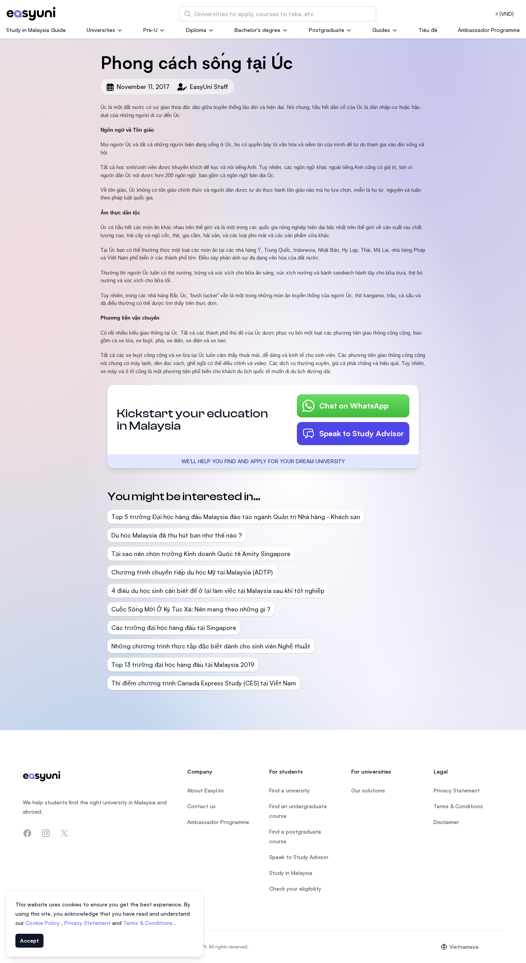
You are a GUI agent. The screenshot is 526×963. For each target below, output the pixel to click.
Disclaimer (446, 822)
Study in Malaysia (290, 872)
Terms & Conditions (148, 922)
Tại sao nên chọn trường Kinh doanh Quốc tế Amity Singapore (200, 554)
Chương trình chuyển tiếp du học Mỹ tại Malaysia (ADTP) (192, 572)
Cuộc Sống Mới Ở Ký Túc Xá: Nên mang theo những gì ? (190, 609)
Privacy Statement (88, 922)
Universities (101, 30)
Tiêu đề (428, 30)
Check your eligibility (295, 888)
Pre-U (150, 30)
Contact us (201, 806)
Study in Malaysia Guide (36, 30)
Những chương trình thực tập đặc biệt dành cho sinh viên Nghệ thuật (210, 646)
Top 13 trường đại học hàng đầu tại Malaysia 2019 (182, 664)
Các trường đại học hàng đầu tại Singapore (173, 627)
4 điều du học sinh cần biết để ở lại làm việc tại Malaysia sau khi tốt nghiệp (218, 591)
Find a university (289, 790)
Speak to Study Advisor (361, 433)
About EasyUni (205, 790)
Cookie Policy (43, 922)
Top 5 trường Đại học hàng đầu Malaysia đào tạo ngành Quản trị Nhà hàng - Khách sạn (235, 517)
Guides (381, 30)
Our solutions (368, 790)
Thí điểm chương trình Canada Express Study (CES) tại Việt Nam (203, 683)
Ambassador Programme (489, 30)
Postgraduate (326, 30)
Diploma (196, 30)
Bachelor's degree (257, 30)
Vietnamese (464, 946)
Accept (29, 940)
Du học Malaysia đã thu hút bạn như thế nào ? (176, 535)
